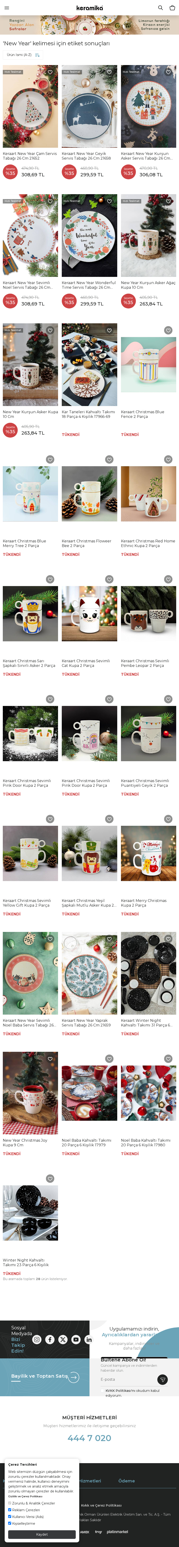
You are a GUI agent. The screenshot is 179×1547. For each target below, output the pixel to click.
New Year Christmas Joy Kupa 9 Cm (25, 1142)
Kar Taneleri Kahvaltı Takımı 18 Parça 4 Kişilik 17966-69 (88, 414)
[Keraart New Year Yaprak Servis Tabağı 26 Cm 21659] (89, 973)
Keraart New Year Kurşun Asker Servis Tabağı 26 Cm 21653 (145, 156)
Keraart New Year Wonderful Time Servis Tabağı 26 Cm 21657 (89, 285)
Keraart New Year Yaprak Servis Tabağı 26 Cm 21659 (86, 1022)
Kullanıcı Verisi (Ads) (27, 1517)
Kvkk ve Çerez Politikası (101, 1505)
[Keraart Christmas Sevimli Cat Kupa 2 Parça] (89, 613)
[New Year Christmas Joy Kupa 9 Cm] (30, 1093)
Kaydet (42, 1534)
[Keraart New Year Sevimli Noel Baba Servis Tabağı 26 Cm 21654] (30, 973)
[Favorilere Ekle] (50, 72)
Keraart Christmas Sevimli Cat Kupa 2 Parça (86, 663)
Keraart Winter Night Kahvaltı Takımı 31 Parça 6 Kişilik (145, 1023)
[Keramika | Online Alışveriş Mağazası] (89, 7)
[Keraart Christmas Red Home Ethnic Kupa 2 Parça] (148, 493)
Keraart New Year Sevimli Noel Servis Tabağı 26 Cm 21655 (26, 285)
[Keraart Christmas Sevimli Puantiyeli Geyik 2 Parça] (148, 733)
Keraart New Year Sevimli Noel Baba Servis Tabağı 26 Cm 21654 (28, 1023)
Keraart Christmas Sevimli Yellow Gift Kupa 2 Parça (27, 903)
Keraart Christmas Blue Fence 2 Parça (142, 414)
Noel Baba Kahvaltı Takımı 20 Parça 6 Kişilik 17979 (86, 1142)
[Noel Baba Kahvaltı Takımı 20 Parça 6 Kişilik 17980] (148, 1093)
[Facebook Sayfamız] (50, 1339)
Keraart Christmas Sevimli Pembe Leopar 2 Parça (145, 663)
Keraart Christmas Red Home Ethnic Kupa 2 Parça (148, 543)
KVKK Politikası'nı (120, 1391)
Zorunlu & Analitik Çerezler (33, 1503)
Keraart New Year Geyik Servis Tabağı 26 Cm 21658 (86, 156)
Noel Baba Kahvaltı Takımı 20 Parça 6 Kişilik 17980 (146, 1142)
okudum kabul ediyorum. (132, 1393)
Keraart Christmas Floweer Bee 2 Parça (86, 543)
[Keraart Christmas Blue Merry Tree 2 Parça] (30, 493)
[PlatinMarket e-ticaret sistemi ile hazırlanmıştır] (117, 1532)
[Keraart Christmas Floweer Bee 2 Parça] (89, 493)
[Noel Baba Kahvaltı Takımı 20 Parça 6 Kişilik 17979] (89, 1093)
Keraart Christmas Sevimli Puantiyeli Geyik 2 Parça (145, 783)
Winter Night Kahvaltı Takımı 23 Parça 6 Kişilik (26, 1262)
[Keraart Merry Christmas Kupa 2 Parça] (148, 853)
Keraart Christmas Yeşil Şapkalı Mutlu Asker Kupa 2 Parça (88, 903)
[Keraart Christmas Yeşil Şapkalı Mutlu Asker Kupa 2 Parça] (89, 853)
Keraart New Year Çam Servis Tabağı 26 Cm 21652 (30, 156)
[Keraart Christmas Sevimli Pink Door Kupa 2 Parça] (30, 733)
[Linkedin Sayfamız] (89, 1339)
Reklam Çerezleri (25, 1510)
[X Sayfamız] (63, 1339)
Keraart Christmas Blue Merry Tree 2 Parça (24, 543)
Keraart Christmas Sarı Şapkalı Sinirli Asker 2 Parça (29, 663)
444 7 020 (89, 1438)
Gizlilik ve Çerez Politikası (25, 1496)
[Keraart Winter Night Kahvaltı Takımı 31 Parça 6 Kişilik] (148, 973)
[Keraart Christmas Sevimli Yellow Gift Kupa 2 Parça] (30, 853)
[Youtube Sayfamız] (76, 1339)
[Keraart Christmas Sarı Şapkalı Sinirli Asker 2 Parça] (30, 613)
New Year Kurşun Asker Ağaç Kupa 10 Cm (148, 285)
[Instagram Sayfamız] (36, 1339)
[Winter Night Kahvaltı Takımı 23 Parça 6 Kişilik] (30, 1213)
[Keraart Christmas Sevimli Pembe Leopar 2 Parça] (148, 613)
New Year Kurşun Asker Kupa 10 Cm (30, 414)
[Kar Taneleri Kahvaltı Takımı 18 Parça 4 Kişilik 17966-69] (89, 364)
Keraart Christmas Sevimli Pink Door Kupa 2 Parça (27, 783)
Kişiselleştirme (23, 1523)
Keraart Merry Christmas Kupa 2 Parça (143, 903)
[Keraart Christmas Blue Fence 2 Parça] (148, 364)
